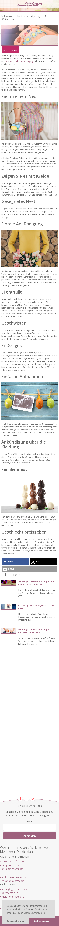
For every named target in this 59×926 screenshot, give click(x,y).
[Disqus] (29, 690)
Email (29, 821)
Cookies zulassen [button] (41, 921)
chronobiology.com (12, 880)
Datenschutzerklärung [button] (34, 913)
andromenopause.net (14, 877)
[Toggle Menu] (4, 4)
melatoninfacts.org (12, 896)
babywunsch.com (11, 865)
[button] (15, 561)
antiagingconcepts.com (15, 889)
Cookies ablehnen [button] (15, 921)
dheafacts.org (9, 893)
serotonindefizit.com (13, 861)
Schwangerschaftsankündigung (19, 61)
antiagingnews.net (12, 868)
